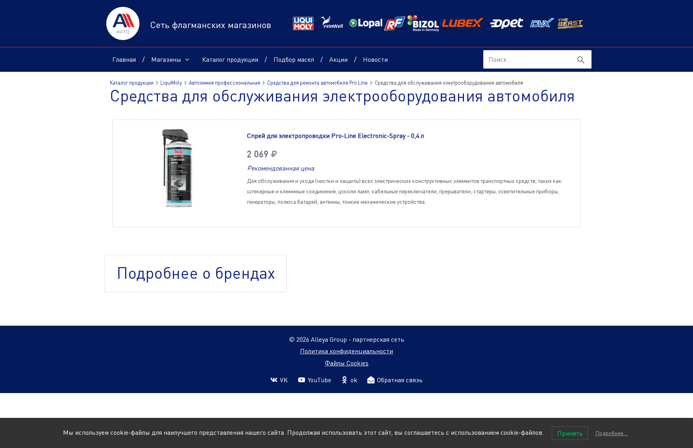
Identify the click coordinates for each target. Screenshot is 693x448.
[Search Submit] (581, 60)
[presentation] (185, 59)
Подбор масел (294, 59)
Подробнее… (611, 433)
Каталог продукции (230, 59)
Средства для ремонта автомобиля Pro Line (317, 82)
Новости (375, 59)
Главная (124, 59)
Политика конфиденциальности (346, 351)
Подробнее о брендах (196, 272)
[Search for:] (527, 59)
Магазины (166, 59)
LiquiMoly (171, 82)
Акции (338, 59)
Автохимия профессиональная (224, 82)
